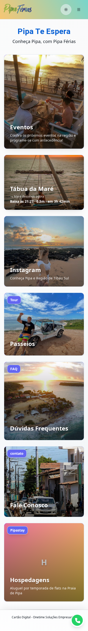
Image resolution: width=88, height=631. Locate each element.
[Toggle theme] (66, 9)
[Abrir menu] (78, 9)
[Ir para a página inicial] (22, 9)
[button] (44, 102)
